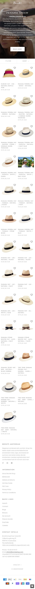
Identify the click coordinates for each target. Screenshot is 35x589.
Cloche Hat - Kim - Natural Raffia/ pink (8, 85)
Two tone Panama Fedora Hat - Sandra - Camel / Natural (25, 370)
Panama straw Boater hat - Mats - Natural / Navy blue (8, 340)
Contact (5, 506)
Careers (5, 525)
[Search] (30, 2)
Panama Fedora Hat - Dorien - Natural (9, 113)
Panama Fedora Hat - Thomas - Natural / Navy (25, 203)
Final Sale (5, 522)
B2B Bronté (6, 477)
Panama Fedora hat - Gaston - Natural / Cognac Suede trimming (25, 115)
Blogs (4, 510)
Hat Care (5, 486)
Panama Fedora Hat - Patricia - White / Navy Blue (25, 174)
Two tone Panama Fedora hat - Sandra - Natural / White (8, 400)
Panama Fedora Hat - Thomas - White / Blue (25, 231)
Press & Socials (7, 519)
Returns (4, 513)
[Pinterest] (11, 463)
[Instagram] (7, 463)
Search (4, 503)
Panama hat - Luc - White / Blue (8, 312)
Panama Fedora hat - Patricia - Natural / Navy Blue (25, 144)
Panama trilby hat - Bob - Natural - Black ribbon (9, 369)
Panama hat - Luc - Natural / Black (25, 258)
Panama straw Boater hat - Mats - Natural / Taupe (25, 339)
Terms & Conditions (9, 493)
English (16, 565)
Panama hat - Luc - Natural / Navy (8, 285)
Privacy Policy (6, 489)
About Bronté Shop (8, 474)
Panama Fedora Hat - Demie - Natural (25, 85)
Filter (8, 61)
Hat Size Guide (7, 483)
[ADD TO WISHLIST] (15, 68)
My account (6, 516)
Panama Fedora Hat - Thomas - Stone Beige (9, 231)
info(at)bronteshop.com (14, 552)
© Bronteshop (17, 569)
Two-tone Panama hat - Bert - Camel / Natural (26, 399)
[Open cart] (32, 3)
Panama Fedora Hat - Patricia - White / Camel (9, 174)
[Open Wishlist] (32, 586)
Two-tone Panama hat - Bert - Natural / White (9, 429)
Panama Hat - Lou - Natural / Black (8, 258)
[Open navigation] (3, 2)
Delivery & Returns (8, 480)
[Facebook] (3, 463)
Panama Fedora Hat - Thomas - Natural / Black (9, 203)
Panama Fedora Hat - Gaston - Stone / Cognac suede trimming (9, 145)
